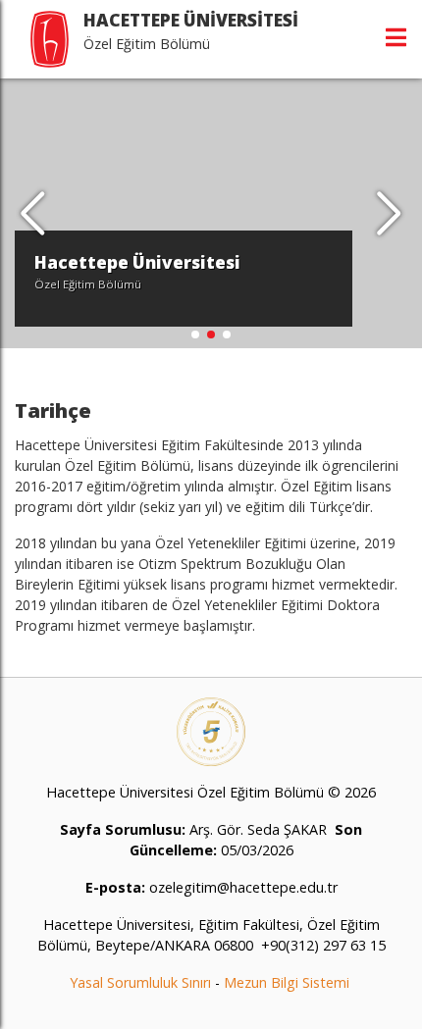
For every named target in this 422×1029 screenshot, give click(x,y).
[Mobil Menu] (396, 37)
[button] (389, 213)
